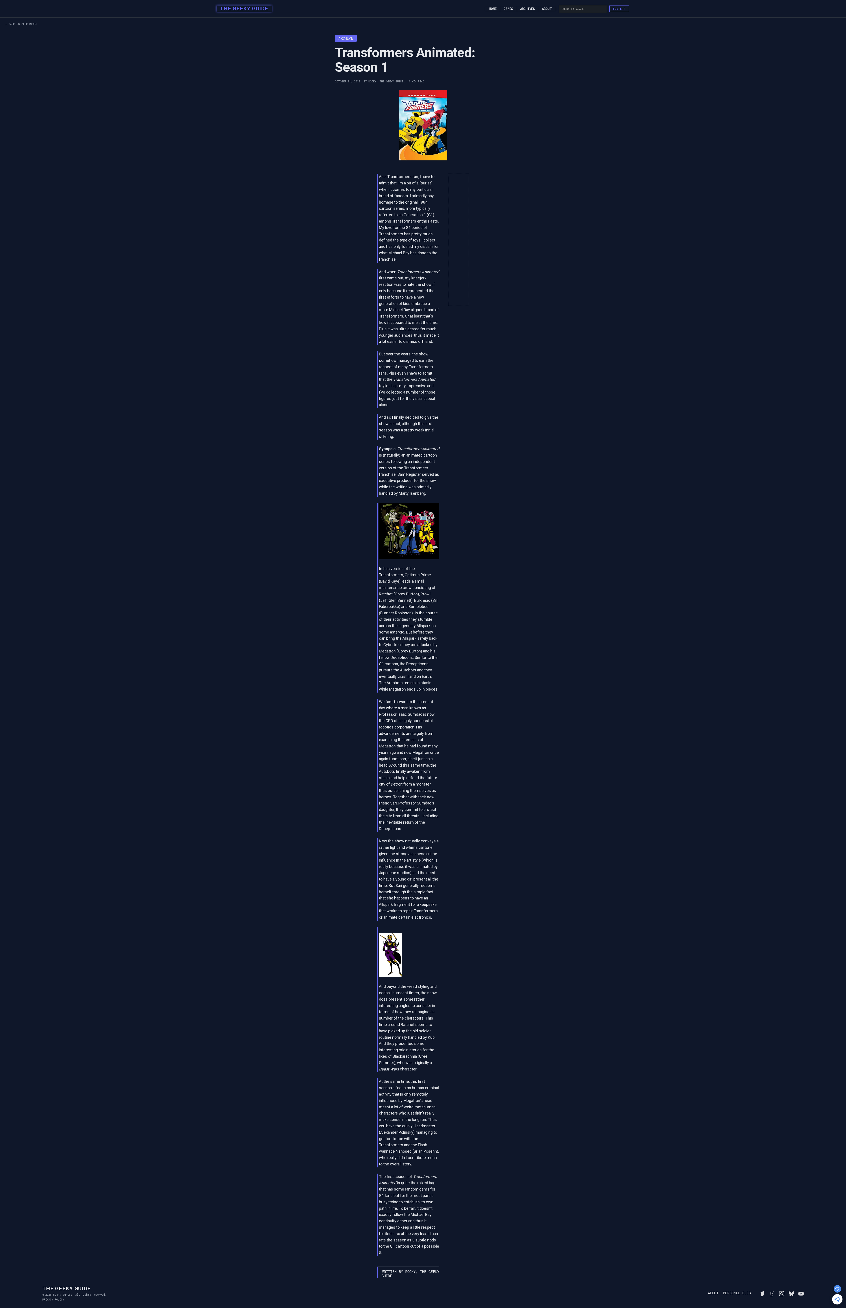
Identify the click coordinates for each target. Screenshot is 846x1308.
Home (493, 9)
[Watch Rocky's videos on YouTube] (801, 1293)
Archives (527, 9)
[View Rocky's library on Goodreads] (772, 1293)
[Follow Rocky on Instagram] (781, 1293)
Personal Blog (737, 1293)
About (547, 9)
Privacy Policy (53, 1299)
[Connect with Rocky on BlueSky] (791, 1293)
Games (508, 9)
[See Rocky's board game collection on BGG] (762, 1293)
